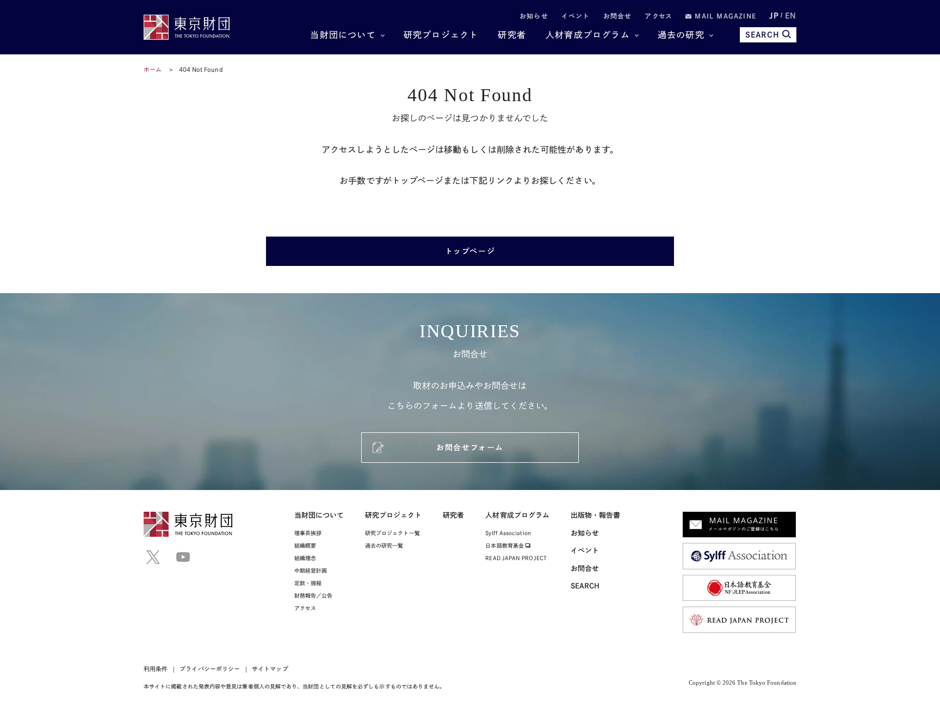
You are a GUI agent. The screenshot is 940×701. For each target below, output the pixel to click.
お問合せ (617, 16)
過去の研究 (681, 34)
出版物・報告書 (596, 515)
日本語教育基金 (505, 545)
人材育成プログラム (588, 34)
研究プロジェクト (441, 34)
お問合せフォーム (469, 447)
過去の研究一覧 (384, 545)
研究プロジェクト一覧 (392, 533)
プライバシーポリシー (210, 669)
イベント (575, 16)
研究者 (512, 34)
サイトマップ (270, 669)
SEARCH (762, 35)
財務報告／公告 (313, 595)
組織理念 (305, 558)
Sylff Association (507, 533)
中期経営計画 (310, 570)
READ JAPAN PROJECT (515, 558)
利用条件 (156, 669)
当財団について (342, 34)
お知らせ (534, 16)
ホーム (153, 69)
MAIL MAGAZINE (724, 16)
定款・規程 (307, 583)
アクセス (658, 16)
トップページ (470, 251)
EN (790, 16)
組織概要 (305, 545)
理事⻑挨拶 (307, 533)
